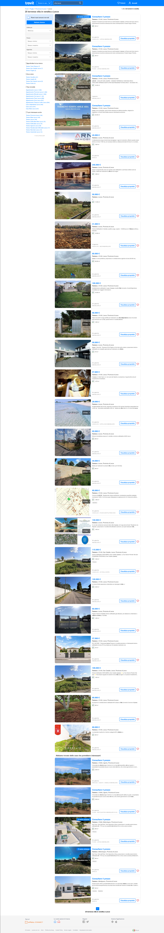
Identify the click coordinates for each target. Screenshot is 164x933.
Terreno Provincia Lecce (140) (34, 115)
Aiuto (42, 930)
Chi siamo (27, 930)
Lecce (50, 9)
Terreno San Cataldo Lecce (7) (34, 68)
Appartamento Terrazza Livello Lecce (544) (38, 102)
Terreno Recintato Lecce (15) (34, 130)
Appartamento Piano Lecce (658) (35, 98)
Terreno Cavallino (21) (32, 77)
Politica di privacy (49, 930)
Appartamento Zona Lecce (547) (35, 100)
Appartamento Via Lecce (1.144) (35, 96)
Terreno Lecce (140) (31, 119)
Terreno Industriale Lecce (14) (34, 132)
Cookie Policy (59, 930)
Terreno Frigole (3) (31, 70)
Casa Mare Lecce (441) (32, 109)
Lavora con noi (35, 930)
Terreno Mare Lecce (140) (33, 117)
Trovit (26, 9)
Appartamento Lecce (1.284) (34, 90)
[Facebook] (84, 922)
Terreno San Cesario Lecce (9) (34, 81)
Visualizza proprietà (127, 38)
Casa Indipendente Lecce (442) (34, 104)
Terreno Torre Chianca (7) (33, 66)
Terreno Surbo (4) (30, 83)
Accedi (134, 3)
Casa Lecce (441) (31, 106)
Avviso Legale (67, 930)
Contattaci (75, 930)
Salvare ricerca (39, 22)
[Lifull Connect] (34, 923)
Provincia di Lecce (40, 9)
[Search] (80, 3)
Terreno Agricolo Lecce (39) (33, 126)
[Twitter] (87, 922)
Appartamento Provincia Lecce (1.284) (36, 92)
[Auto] (59, 922)
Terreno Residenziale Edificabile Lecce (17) (38, 128)
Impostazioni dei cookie (86, 930)
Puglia (32, 9)
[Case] (55, 922)
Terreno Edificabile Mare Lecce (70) (35, 121)
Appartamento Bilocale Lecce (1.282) (36, 94)
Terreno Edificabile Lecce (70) (34, 123)
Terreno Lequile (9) (31, 79)
